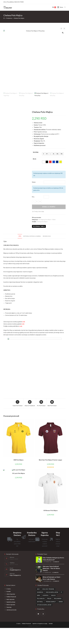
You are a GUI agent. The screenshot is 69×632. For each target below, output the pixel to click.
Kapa (38, 595)
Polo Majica (44, 221)
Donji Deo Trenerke (48, 589)
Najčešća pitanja (11, 602)
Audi (38, 589)
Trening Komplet (51, 601)
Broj (33, 197)
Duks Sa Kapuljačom (52, 592)
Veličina (35, 152)
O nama (9, 589)
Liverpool (46, 595)
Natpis (34, 182)
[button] (38, 211)
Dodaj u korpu (48, 207)
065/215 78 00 (19, 2)
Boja (34, 159)
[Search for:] (64, 7)
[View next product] (64, 28)
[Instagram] (43, 614)
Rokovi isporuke (11, 604)
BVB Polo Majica (18, 460)
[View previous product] (61, 28)
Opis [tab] (20, 236)
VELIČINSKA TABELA (39, 226)
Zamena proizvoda (11, 610)
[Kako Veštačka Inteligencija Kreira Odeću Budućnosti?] (39, 560)
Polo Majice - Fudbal (50, 219)
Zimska (61, 601)
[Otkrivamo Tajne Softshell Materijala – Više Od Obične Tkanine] (39, 569)
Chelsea (39, 221)
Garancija (9, 607)
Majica (53, 595)
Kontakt (9, 591)
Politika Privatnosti (11, 596)
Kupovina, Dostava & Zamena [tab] (32, 236)
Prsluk (49, 598)
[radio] (43, 153)
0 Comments (56, 561)
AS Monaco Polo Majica (50, 510)
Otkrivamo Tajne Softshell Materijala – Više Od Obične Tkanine (51, 568)
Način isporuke (10, 599)
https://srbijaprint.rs (15, 575)
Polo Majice (41, 219)
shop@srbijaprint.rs (15, 570)
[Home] (4, 18)
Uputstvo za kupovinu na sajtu (39, 623)
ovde (23, 321)
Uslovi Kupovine (11, 594)
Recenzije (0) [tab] (46, 236)
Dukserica (40, 592)
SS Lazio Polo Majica (18, 473)
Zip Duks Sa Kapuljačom (44, 605)
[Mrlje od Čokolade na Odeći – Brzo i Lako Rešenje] (39, 579)
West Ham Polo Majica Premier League (50, 460)
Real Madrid (57, 598)
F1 (61, 592)
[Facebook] (38, 614)
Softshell (40, 601)
